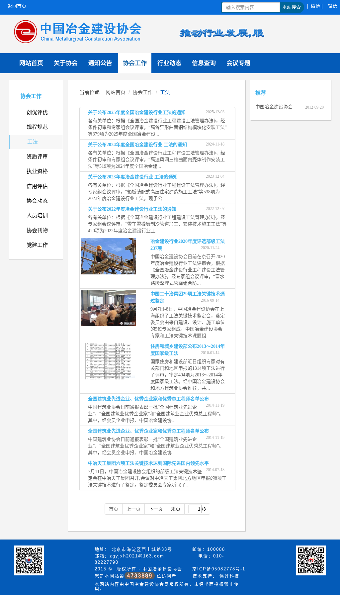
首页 (113, 509)
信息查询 (204, 63)
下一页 (156, 509)
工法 (32, 142)
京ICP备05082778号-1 (218, 568)
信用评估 (37, 186)
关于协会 (66, 63)
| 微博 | (315, 6)
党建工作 (37, 245)
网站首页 (31, 63)
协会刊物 (37, 230)
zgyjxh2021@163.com (137, 555)
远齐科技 (229, 575)
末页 (175, 509)
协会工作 (135, 63)
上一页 (133, 509)
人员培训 (37, 215)
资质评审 (37, 156)
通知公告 (100, 63)
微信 (332, 6)
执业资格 (37, 171)
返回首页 (17, 6)
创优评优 (37, 112)
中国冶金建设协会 (162, 568)
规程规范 (37, 127)
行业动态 (169, 63)
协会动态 (37, 201)
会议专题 (238, 63)
